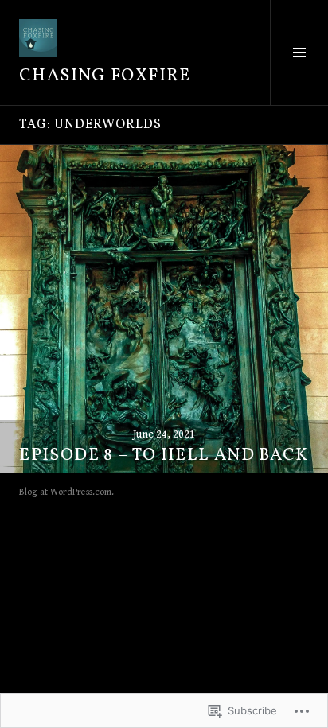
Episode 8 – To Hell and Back (164, 455)
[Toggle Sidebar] (299, 52)
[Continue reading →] (164, 309)
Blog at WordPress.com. (66, 492)
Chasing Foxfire (105, 76)
